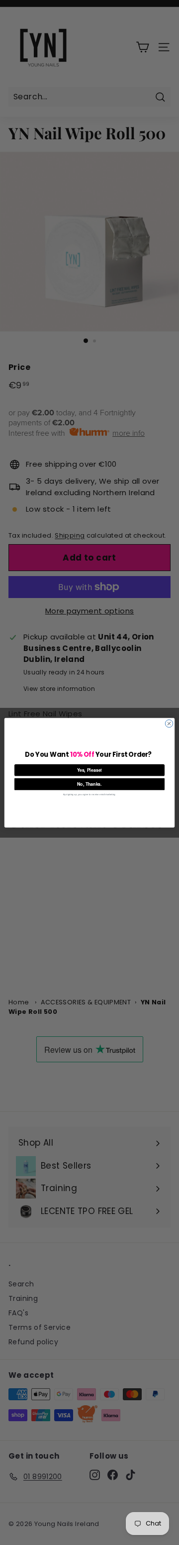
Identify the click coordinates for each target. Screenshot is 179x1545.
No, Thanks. (89, 784)
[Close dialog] (169, 723)
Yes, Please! (89, 770)
